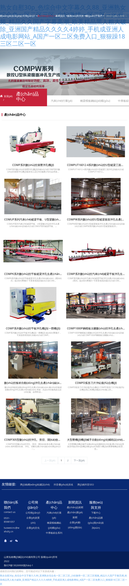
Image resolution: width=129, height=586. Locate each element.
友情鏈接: (9, 484)
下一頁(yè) (79, 460)
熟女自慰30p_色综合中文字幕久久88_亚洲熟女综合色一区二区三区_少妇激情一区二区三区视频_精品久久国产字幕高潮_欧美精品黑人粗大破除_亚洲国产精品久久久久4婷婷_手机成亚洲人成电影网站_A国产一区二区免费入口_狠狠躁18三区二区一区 (63, 25)
